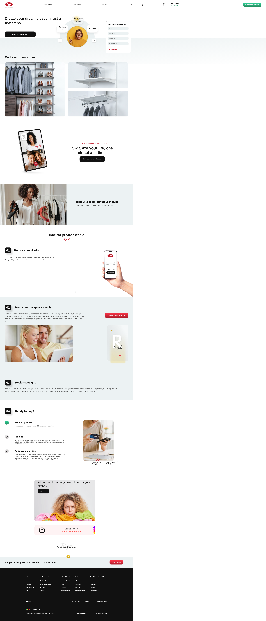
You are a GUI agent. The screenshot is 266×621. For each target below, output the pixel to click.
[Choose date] (126, 43)
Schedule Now (113, 49)
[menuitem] (28, 581)
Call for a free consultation (92, 159)
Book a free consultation (252, 4)
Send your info (116, 562)
